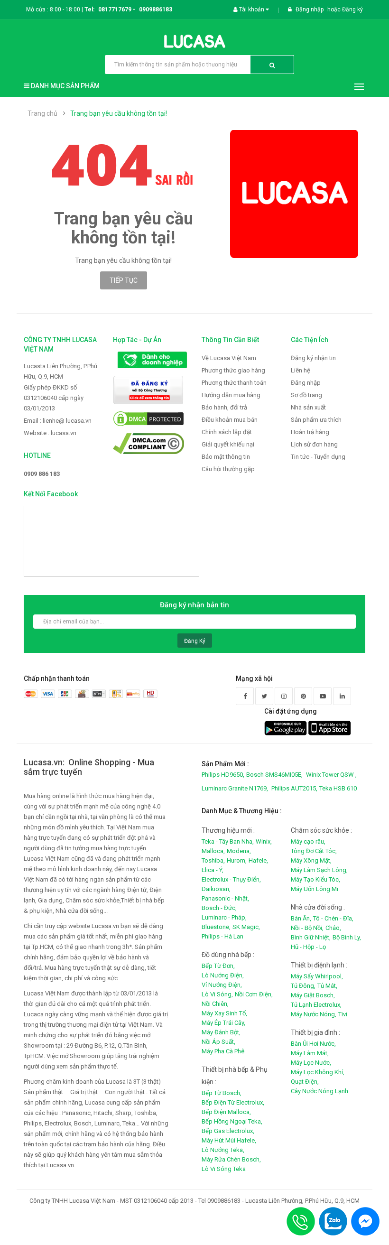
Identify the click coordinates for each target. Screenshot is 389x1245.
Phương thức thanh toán (234, 382)
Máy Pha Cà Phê (223, 1051)
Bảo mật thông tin (226, 456)
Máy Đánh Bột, (221, 1032)
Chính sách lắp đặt (227, 432)
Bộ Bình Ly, (347, 937)
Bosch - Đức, (219, 907)
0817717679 (114, 9)
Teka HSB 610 (338, 788)
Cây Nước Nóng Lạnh (319, 1091)
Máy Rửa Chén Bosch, (231, 1159)
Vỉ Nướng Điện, (222, 984)
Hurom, (237, 860)
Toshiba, (213, 860)
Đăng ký (352, 9)
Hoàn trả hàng (310, 432)
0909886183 (155, 9)
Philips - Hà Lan (222, 936)
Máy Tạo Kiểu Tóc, (315, 879)
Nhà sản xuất (308, 407)
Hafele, (258, 860)
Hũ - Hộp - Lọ (308, 946)
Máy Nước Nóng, (313, 1014)
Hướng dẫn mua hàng (231, 395)
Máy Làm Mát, (310, 1053)
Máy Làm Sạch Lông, (319, 869)
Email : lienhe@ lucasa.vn (58, 420)
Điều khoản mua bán (230, 419)
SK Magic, (246, 926)
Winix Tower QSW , (331, 774)
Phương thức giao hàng (233, 370)
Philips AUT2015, (294, 788)
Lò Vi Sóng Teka (224, 1168)
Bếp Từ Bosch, (221, 1092)
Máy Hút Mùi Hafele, (229, 1140)
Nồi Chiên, (215, 1003)
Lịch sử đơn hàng (314, 444)
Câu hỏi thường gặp (228, 469)
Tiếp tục (124, 280)
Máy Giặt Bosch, (313, 995)
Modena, (239, 851)
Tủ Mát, (327, 985)
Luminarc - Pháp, (224, 917)
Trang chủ (42, 113)
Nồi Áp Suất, (218, 1041)
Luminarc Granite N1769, (235, 788)
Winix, (264, 841)
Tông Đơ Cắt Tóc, (314, 851)
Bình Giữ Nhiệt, (311, 937)
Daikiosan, (216, 888)
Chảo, (333, 927)
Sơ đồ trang (306, 395)
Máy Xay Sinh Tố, (224, 1013)
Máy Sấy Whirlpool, (317, 976)
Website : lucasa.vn (50, 433)
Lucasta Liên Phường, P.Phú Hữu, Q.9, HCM (60, 371)
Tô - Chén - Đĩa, (333, 918)
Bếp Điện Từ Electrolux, (233, 1102)
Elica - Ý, (212, 869)
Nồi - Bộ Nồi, (307, 927)
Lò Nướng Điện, (223, 975)
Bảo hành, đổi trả (224, 407)
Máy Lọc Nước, (311, 1062)
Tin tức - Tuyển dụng (318, 456)
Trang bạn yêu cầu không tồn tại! (118, 113)
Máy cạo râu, (308, 841)
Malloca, (213, 851)
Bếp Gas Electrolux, (228, 1130)
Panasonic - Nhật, (225, 898)
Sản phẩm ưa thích (316, 419)
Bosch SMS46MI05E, (274, 774)
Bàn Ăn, (301, 918)
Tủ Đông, (303, 985)
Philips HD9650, (223, 774)
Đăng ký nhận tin (313, 358)
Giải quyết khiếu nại (228, 444)
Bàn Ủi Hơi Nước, (313, 1043)
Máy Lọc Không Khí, (317, 1072)
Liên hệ (300, 370)
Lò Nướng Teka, (223, 1149)
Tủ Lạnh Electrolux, (316, 1004)
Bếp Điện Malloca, (226, 1111)
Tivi (342, 1014)
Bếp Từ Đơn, (218, 965)
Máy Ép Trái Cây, (223, 1022)
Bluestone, (216, 926)
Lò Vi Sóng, (217, 994)
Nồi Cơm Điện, (254, 994)
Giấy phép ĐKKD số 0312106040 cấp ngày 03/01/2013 (53, 398)
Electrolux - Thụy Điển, (231, 879)
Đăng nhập (310, 9)
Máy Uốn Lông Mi (314, 888)
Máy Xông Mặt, (311, 860)
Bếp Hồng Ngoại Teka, (232, 1121)
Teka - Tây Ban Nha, (228, 841)
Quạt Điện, (305, 1081)
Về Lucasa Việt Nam (229, 358)
